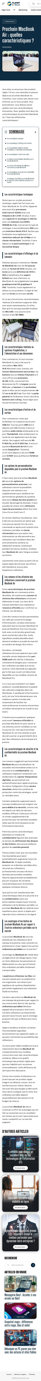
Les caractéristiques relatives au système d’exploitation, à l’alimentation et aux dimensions (19, 149)
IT (20, 1290)
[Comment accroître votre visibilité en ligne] (20, 1193)
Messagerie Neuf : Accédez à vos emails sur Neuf (20, 1296)
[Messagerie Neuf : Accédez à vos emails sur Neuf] (20, 1284)
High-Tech (20, 1317)
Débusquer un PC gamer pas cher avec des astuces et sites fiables (20, 1350)
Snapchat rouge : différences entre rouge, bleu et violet (19, 1323)
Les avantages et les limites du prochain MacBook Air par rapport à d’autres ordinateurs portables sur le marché (20, 180)
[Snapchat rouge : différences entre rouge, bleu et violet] (20, 1311)
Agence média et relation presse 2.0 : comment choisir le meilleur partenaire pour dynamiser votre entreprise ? (20, 1236)
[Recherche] (33, 4)
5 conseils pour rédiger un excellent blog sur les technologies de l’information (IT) (20, 1157)
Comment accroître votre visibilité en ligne (20, 1199)
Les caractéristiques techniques (15, 139)
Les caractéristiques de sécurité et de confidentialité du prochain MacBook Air (20, 173)
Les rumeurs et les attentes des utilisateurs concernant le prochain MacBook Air (18, 166)
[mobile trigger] (4, 4)
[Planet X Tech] (13, 4)
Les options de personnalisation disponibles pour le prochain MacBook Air (20, 160)
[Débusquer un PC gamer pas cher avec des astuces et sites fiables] (20, 1338)
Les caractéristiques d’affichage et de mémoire (19, 143)
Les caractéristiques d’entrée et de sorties (18, 154)
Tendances (9, 21)
